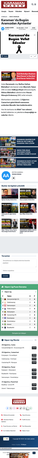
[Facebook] (7, 408)
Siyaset (27, 11)
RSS (7, 439)
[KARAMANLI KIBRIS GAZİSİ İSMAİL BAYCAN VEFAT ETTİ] (28, 224)
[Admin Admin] (6, 175)
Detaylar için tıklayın (19, 333)
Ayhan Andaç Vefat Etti (9, 199)
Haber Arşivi (25, 430)
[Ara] (32, 4)
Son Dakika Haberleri (9, 430)
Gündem (18, 11)
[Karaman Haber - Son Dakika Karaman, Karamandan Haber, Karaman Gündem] (14, 4)
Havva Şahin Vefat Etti (27, 199)
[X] (10, 408)
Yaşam (10, 11)
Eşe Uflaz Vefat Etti (26, 214)
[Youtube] (17, 408)
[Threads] (24, 408)
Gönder (5, 276)
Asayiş (3, 11)
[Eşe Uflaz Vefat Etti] (28, 208)
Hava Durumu (26, 415)
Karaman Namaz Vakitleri (7, 420)
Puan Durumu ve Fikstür (10, 426)
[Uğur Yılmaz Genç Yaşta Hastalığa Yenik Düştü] (10, 224)
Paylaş (5, 56)
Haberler (4, 16)
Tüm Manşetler (26, 426)
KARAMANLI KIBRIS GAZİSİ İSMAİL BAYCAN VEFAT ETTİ (28, 231)
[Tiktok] (20, 408)
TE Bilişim (23, 444)
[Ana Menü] (35, 4)
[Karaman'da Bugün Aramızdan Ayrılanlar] (19, 43)
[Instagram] (14, 408)
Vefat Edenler (14, 16)
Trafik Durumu (26, 419)
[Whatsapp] (30, 408)
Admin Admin (16, 174)
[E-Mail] (13, 178)
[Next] (27, 408)
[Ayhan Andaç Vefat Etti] (10, 193)
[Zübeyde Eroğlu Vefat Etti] (10, 208)
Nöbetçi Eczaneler (9, 415)
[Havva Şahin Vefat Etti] (28, 193)
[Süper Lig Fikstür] (35, 340)
